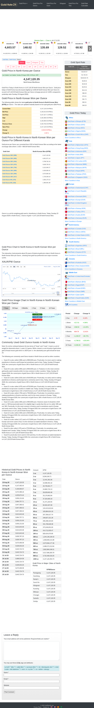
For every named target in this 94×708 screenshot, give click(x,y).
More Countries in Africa (73, 137)
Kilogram (63, 3)
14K (35, 67)
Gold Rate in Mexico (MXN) (76, 232)
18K (29, 67)
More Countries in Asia (72, 180)
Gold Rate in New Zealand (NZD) (78, 266)
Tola (42, 62)
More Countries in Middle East (75, 301)
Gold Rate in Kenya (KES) (76, 128)
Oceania (72, 259)
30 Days (15, 308)
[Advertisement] (47, 25)
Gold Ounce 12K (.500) (9, 173)
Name (6, 672)
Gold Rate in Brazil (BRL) (75, 249)
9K (51, 67)
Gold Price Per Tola (73, 4)
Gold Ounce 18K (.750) (9, 167)
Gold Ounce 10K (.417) (9, 176)
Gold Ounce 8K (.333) (9, 182)
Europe (71, 184)
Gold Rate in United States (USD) (78, 235)
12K (40, 67)
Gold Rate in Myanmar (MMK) (77, 164)
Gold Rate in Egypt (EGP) (75, 285)
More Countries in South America (75, 255)
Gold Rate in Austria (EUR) (76, 215)
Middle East (73, 272)
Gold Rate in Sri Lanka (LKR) (77, 161)
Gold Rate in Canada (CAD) (76, 228)
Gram (28, 62)
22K (19, 67)
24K (8, 67)
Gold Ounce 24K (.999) (9, 155)
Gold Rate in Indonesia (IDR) (76, 151)
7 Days (6, 308)
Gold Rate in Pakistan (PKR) (76, 174)
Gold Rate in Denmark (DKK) (76, 196)
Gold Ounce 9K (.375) (9, 179)
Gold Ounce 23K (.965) (9, 158)
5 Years (42, 308)
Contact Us (46, 707)
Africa (71, 117)
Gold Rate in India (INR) (75, 154)
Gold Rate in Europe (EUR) (76, 200)
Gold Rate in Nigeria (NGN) (76, 131)
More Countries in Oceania (73, 269)
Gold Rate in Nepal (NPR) (76, 171)
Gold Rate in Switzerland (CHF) (77, 188)
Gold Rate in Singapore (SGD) (77, 177)
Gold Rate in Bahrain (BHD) (76, 282)
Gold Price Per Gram (51, 4)
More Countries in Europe (73, 221)
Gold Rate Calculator (84, 4)
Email (6, 679)
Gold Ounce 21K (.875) (9, 164)
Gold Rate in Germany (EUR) (77, 218)
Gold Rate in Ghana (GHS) (76, 124)
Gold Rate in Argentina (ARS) (77, 245)
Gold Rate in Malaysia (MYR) (77, 167)
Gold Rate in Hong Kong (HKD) (77, 148)
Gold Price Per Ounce (38, 4)
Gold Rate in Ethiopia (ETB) (76, 121)
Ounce (22, 62)
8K (55, 67)
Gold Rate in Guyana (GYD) (76, 252)
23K (13, 67)
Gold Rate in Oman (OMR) (76, 291)
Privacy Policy (37, 707)
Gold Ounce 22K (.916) (9, 161)
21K (24, 67)
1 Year (34, 308)
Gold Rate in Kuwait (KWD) (76, 288)
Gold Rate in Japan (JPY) (75, 158)
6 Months (25, 308)
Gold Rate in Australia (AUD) (76, 262)
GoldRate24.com (49, 705)
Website (6, 685)
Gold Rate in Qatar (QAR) (75, 295)
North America (74, 225)
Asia (70, 141)
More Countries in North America (75, 238)
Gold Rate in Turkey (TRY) (76, 211)
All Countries (73, 305)
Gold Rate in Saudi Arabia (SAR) (78, 298)
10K (46, 67)
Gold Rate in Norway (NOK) (76, 208)
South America (74, 242)
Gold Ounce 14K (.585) (9, 170)
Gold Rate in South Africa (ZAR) (77, 134)
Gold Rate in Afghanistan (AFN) (77, 145)
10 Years (52, 308)
